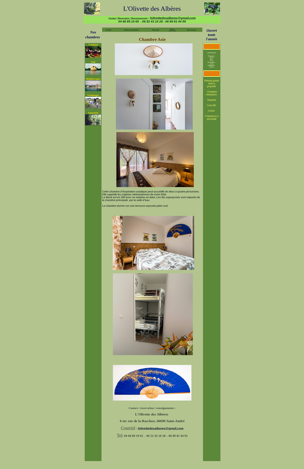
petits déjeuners (172, 30)
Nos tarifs (155, 30)
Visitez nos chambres (131, 30)
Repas (172, 29)
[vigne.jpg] (212, 8)
